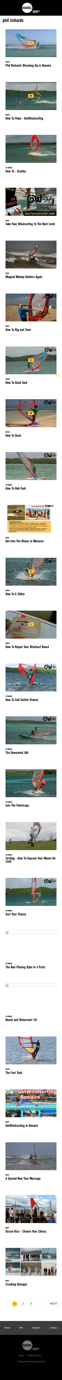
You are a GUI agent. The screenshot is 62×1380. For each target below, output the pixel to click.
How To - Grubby (31, 156)
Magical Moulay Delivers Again (31, 262)
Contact (53, 1328)
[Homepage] (31, 1344)
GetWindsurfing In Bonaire (31, 1110)
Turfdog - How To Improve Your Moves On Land (31, 844)
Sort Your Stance (31, 899)
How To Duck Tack (31, 367)
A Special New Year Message (31, 1163)
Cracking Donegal (31, 1269)
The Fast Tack (31, 1057)
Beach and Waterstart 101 (31, 1005)
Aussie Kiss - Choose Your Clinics (31, 1216)
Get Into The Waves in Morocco (31, 526)
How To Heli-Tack (31, 473)
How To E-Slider (31, 579)
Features (36, 1328)
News (7, 1328)
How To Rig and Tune (31, 315)
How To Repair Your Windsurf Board (31, 632)
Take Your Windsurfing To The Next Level (31, 209)
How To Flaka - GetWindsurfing (31, 103)
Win (21, 1328)
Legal (20, 1356)
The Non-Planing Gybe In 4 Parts (31, 952)
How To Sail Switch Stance (31, 685)
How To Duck (31, 420)
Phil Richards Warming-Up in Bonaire (31, 50)
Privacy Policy (34, 1356)
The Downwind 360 (31, 737)
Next (54, 1303)
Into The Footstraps (31, 790)
